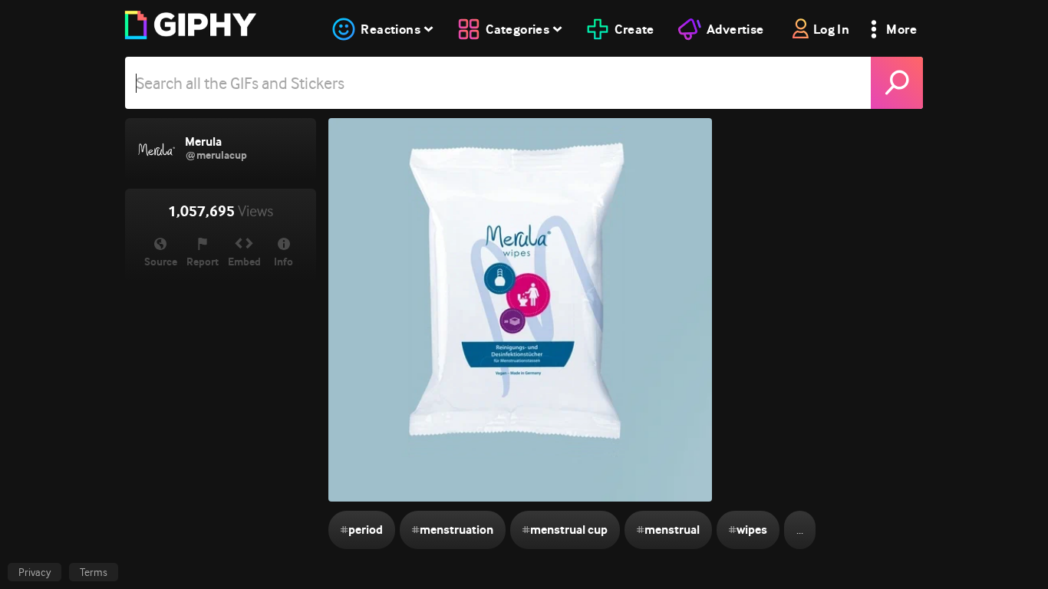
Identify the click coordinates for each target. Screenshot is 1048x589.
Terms (93, 572)
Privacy (34, 572)
